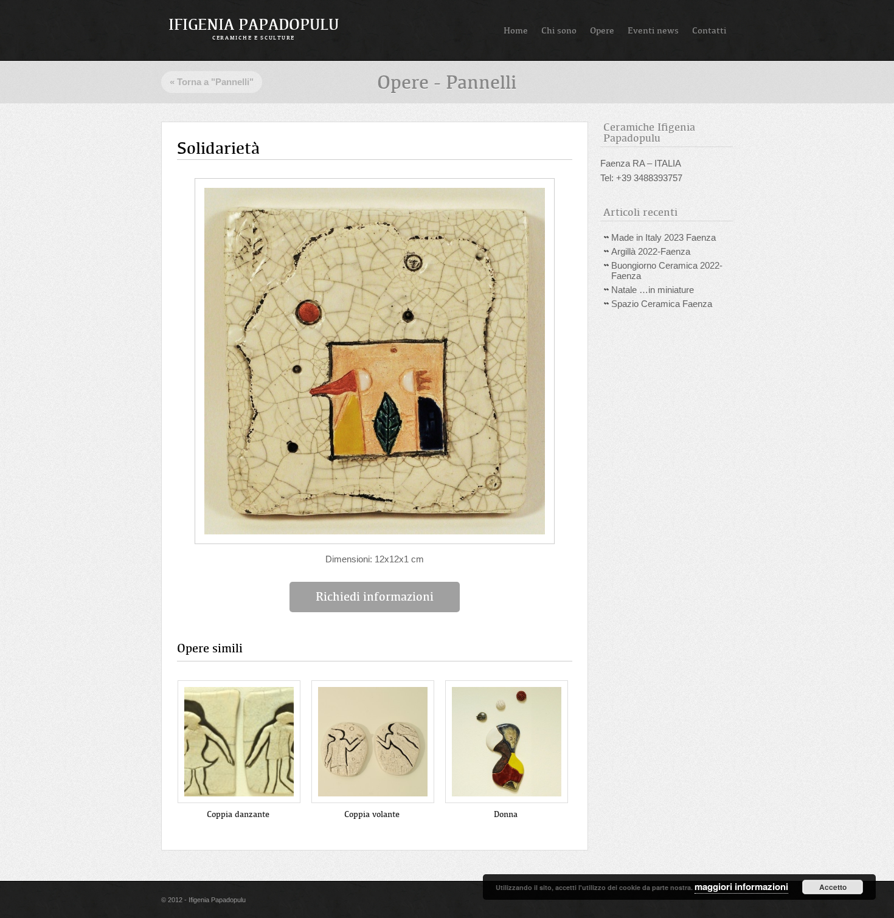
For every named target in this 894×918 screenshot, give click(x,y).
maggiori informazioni (741, 886)
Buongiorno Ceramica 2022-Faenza (666, 270)
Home (516, 30)
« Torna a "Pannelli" (212, 82)
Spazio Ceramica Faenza (661, 304)
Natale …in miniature (652, 290)
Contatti (709, 30)
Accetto (833, 887)
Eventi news (653, 30)
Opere (602, 30)
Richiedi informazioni (375, 597)
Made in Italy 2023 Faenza (663, 237)
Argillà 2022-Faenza (650, 251)
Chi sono (559, 30)
